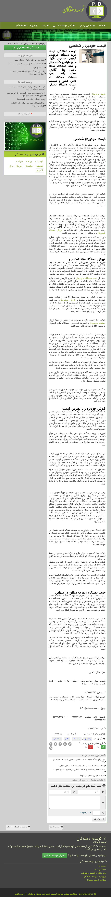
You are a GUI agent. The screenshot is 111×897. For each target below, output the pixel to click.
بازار (67, 739)
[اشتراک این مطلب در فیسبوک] (55, 744)
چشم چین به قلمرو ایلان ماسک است (30, 60)
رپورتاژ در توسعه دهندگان (95, 876)
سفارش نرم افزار (86, 25)
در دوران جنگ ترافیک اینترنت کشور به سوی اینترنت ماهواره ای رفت (79, 760)
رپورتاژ (88, 739)
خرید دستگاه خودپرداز (86, 278)
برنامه (44, 25)
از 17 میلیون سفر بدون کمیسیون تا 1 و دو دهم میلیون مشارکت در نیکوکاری (26, 94)
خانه (101, 25)
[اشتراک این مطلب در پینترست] (70, 744)
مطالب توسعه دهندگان (96, 880)
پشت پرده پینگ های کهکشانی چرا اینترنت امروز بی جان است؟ (28, 72)
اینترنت (76, 739)
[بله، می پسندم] (103, 747)
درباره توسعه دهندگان (26, 25)
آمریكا (19, 166)
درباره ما (102, 866)
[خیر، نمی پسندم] (90, 747)
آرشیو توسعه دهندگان (63, 25)
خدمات (29, 166)
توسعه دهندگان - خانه (17, 827)
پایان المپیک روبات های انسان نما (31, 99)
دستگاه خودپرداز (98, 323)
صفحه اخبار (55, 827)
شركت (19, 162)
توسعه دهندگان (73, 10)
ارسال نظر (98, 819)
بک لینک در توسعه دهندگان (93, 873)
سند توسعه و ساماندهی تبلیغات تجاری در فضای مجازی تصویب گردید (79, 770)
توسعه (39, 166)
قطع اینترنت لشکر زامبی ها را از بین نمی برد (27, 63)
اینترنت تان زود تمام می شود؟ (92, 775)
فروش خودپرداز (68, 300)
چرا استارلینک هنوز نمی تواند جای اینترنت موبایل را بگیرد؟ (81, 765)
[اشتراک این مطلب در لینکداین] (65, 744)
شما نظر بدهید (39, 67)
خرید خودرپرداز (98, 94)
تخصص (56, 739)
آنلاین (40, 170)
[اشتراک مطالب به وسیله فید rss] (51, 748)
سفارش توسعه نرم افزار (25, 48)
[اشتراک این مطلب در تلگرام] (60, 744)
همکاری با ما (100, 869)
